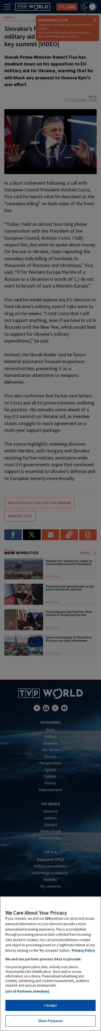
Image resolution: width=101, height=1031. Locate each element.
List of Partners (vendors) (27, 991)
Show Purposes (50, 1021)
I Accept (50, 1005)
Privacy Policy (83, 950)
